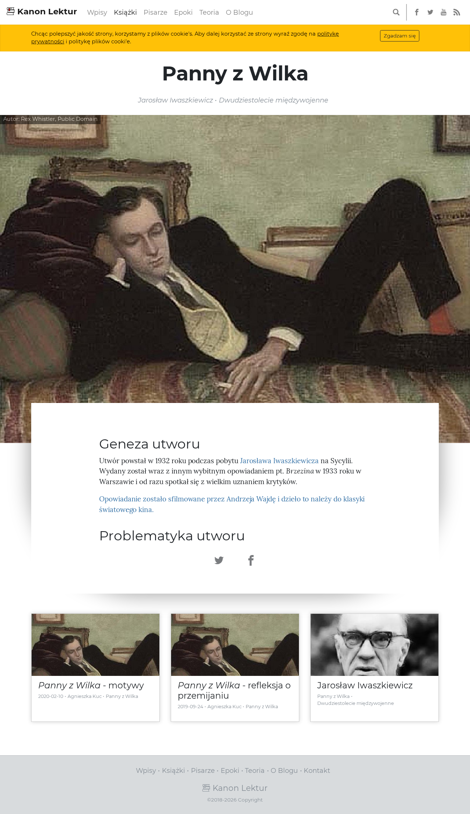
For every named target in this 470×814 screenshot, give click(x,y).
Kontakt (317, 770)
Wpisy (97, 12)
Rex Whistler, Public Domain (59, 119)
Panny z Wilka (122, 696)
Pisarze (155, 12)
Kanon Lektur (46, 11)
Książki (125, 12)
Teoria (209, 12)
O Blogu (239, 12)
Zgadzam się (400, 36)
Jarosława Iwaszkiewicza (279, 460)
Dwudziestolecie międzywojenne (355, 703)
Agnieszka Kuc (85, 696)
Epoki (183, 12)
